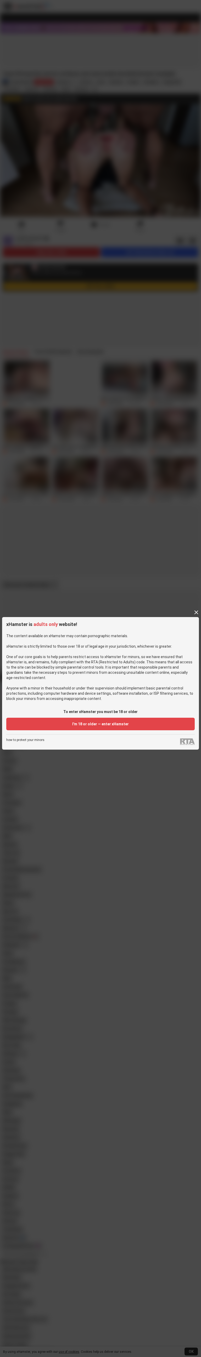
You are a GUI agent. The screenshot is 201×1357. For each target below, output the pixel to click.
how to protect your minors (25, 740)
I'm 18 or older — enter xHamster (100, 724)
